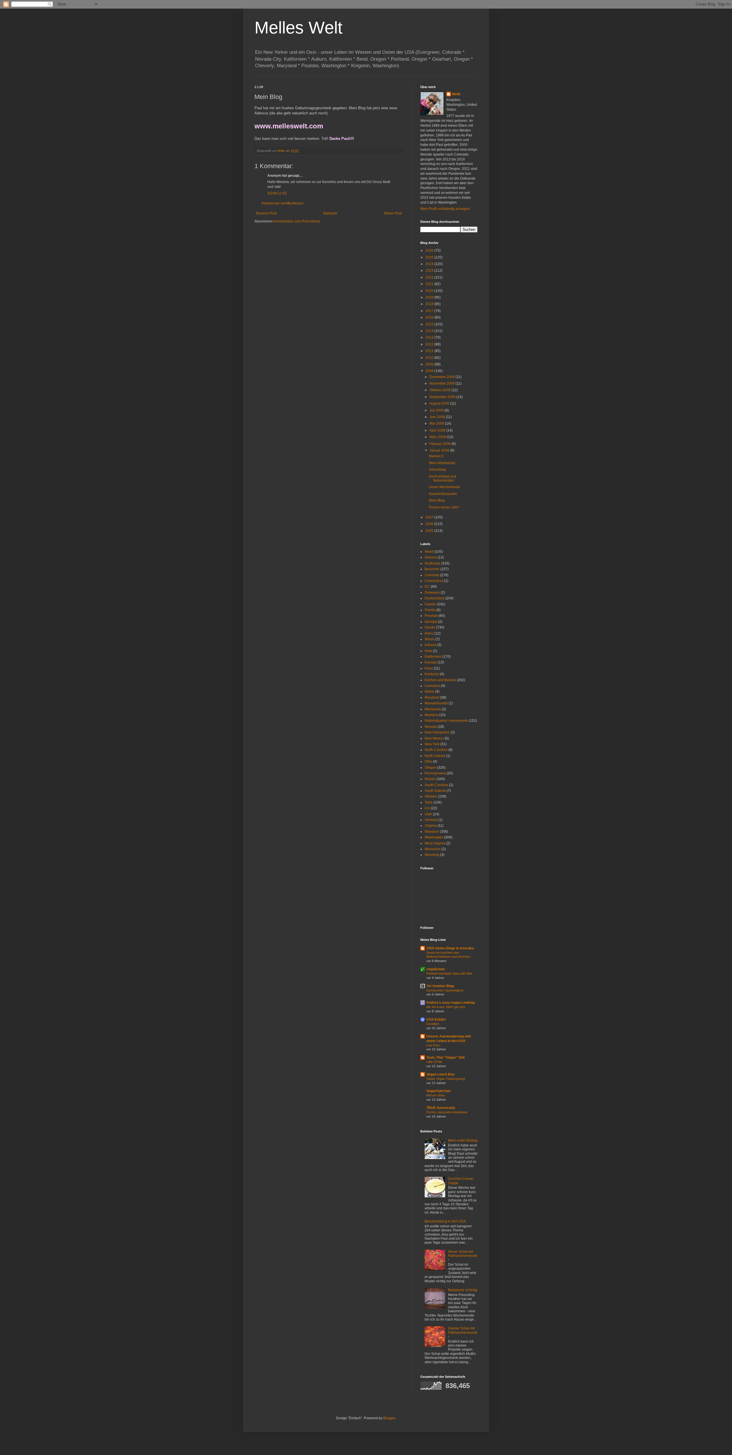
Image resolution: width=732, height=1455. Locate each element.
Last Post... (434, 1045)
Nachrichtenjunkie (443, 494)
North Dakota (435, 756)
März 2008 (438, 437)
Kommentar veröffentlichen (282, 203)
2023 (429, 271)
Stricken (431, 796)
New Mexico (434, 738)
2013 (429, 337)
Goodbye (432, 1023)
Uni (427, 808)
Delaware (432, 593)
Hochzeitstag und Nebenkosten (442, 478)
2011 (429, 351)
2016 (429, 317)
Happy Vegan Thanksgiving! (445, 1078)
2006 (429, 524)
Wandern (432, 832)
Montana (431, 715)
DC (427, 587)
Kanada (431, 662)
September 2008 (442, 397)
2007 (429, 517)
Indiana (430, 645)
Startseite (330, 213)
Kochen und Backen (440, 680)
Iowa (428, 651)
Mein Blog (437, 500)
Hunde (430, 627)
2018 (429, 304)
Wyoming (432, 855)
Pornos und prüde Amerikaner (447, 1112)
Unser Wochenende (444, 487)
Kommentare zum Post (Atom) (297, 221)
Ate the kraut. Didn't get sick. (446, 1007)
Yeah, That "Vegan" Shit (445, 1058)
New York (432, 744)
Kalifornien (433, 657)
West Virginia (435, 843)
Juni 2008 (437, 417)
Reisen (430, 779)
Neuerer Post (266, 213)
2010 (429, 358)
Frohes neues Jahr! (444, 507)
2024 (429, 264)
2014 (429, 331)
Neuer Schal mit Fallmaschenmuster (463, 1256)
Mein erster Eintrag (463, 1140)
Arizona (431, 557)
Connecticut (434, 581)
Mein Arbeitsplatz (442, 463)
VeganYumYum (438, 1091)
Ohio (428, 762)
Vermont (431, 820)
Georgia (431, 622)
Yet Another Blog (440, 986)
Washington (434, 837)
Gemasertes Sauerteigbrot (444, 990)
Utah (428, 814)
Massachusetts (436, 703)
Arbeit (429, 552)
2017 (429, 311)
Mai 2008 (437, 424)
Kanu (429, 668)
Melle (456, 94)
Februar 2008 (440, 444)
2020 (429, 291)
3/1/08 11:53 (277, 193)
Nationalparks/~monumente (446, 721)
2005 (429, 531)
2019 (429, 297)
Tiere (429, 802)
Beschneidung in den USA (445, 1221)
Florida (430, 610)
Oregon (430, 768)
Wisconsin (433, 849)
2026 (429, 251)
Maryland (432, 697)
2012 (429, 344)
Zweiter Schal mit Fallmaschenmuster (463, 1332)
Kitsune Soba (435, 1095)
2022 (429, 277)
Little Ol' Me (434, 1062)
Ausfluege (432, 563)
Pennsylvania (435, 773)
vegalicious (435, 969)
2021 (429, 284)
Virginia (431, 826)
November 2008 (442, 383)
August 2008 (439, 403)
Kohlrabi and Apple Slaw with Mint (449, 973)
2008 (429, 371)
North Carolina (436, 750)
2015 (429, 324)
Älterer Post (393, 213)
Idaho (429, 633)
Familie (430, 604)
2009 (429, 364)
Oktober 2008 (440, 390)
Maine (429, 691)
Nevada (431, 727)
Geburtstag (437, 470)
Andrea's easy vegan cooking (450, 1003)
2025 (429, 257)
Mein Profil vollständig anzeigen (445, 209)
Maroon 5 (436, 456)
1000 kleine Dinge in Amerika (450, 948)
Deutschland (434, 598)
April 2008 (437, 430)
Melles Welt (298, 27)
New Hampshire (437, 732)
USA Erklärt (436, 1019)
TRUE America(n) (440, 1108)
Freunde (431, 616)
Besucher (432, 569)
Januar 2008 (439, 450)
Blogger (389, 1418)
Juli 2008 (437, 410)
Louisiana (432, 686)
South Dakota (435, 791)
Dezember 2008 (442, 377)
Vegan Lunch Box (440, 1074)
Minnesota (433, 709)
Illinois (430, 639)
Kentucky (432, 674)
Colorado (432, 575)
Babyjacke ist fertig (462, 1290)
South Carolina (436, 785)
